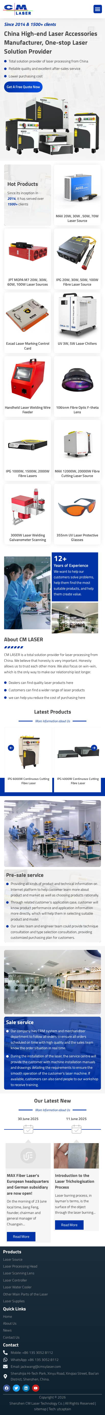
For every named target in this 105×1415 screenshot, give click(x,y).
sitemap (40, 1408)
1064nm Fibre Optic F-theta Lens (77, 410)
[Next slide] (94, 748)
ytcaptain (64, 1408)
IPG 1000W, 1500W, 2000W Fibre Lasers (27, 473)
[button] (98, 9)
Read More (21, 1236)
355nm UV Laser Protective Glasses (77, 537)
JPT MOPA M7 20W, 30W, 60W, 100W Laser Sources (27, 282)
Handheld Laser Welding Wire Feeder (27, 410)
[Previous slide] (11, 748)
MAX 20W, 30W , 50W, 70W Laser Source (77, 218)
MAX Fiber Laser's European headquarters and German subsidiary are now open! (28, 1184)
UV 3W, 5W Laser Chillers (77, 343)
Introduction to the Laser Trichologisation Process (74, 1181)
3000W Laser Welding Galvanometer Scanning (27, 537)
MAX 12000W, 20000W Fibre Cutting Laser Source (77, 473)
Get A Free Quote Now (23, 86)
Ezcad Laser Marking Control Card (27, 346)
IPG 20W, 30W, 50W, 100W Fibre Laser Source (77, 282)
